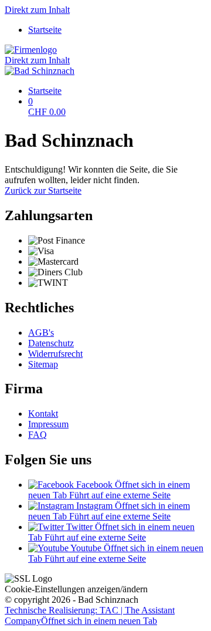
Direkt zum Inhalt (37, 10)
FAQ (37, 435)
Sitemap (43, 364)
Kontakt (43, 414)
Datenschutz (51, 343)
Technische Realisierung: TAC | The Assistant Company (90, 615)
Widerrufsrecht (55, 354)
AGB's (41, 333)
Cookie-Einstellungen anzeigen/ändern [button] (76, 589)
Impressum (48, 424)
